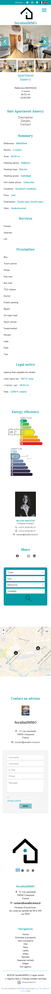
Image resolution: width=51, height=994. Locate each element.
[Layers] (47, 631)
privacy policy (14, 800)
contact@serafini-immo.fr (27, 742)
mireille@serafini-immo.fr (27, 534)
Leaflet (48, 675)
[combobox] (25, 572)
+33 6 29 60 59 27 (27, 527)
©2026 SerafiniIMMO (18, 975)
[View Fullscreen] (3, 639)
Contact (25, 124)
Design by (29, 982)
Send (25, 806)
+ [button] (3, 630)
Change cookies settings (34, 978)
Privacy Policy (38, 989)
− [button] (3, 633)
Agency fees (13, 978)
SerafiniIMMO (26, 722)
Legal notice (37, 975)
